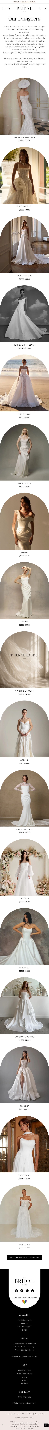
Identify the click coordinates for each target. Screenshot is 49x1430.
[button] (3, 8)
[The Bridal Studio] (24, 8)
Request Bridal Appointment (24, 1257)
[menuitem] (3, 8)
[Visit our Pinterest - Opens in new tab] (27, 1290)
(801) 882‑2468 (24, 1397)
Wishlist (24, 1383)
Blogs (24, 1380)
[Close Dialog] (2, 1425)
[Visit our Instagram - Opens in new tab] (16, 1290)
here (31, 1428)
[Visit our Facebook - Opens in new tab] (21, 1290)
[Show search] (9, 8)
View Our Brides (24, 1370)
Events (24, 1377)
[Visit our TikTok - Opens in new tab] (32, 1290)
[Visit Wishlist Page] (40, 8)
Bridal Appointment (24, 1374)
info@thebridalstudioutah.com (24, 1403)
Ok (46, 1425)
